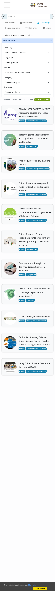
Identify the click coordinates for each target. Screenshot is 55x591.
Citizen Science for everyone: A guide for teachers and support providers (34, 187)
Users (48, 28)
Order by (8, 47)
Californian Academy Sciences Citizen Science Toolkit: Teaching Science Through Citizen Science (35, 341)
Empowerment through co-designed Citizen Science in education (32, 267)
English (22, 121)
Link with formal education (36, 121)
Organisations (13, 28)
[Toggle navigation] (7, 4)
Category (8, 77)
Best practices (32, 146)
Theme (7, 67)
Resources (27, 22)
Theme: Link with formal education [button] (18, 99)
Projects (11, 22)
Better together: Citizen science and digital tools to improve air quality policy (34, 138)
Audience (8, 87)
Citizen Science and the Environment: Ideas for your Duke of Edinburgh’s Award (35, 212)
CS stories (30, 300)
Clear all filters (42, 99)
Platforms (32, 28)
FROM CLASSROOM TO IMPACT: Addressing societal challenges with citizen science (34, 113)
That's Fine (40, 588)
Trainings (45, 22)
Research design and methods (38, 169)
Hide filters (8, 40)
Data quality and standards (36, 321)
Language (8, 57)
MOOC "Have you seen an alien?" (35, 316)
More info (32, 585)
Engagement (31, 275)
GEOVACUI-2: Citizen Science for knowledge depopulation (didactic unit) (34, 292)
